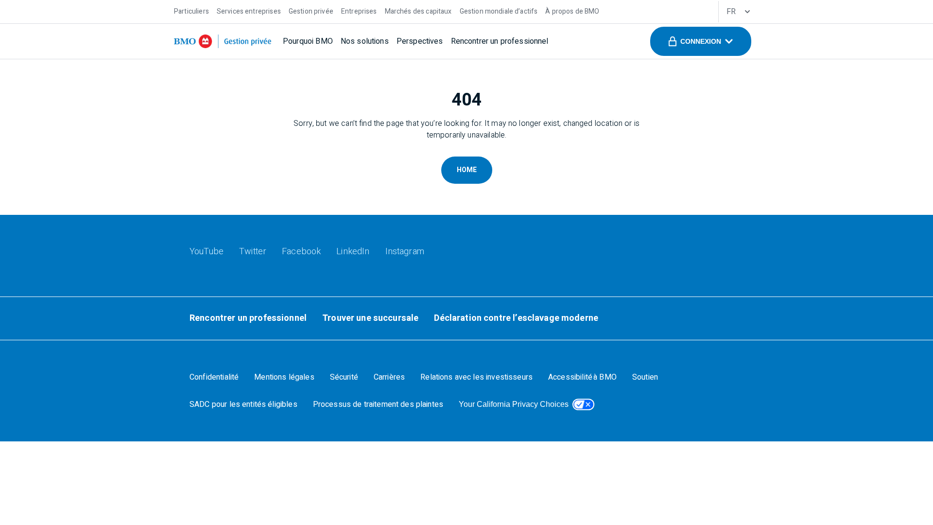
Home (467, 170)
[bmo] (222, 41)
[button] (700, 41)
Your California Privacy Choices (514, 404)
